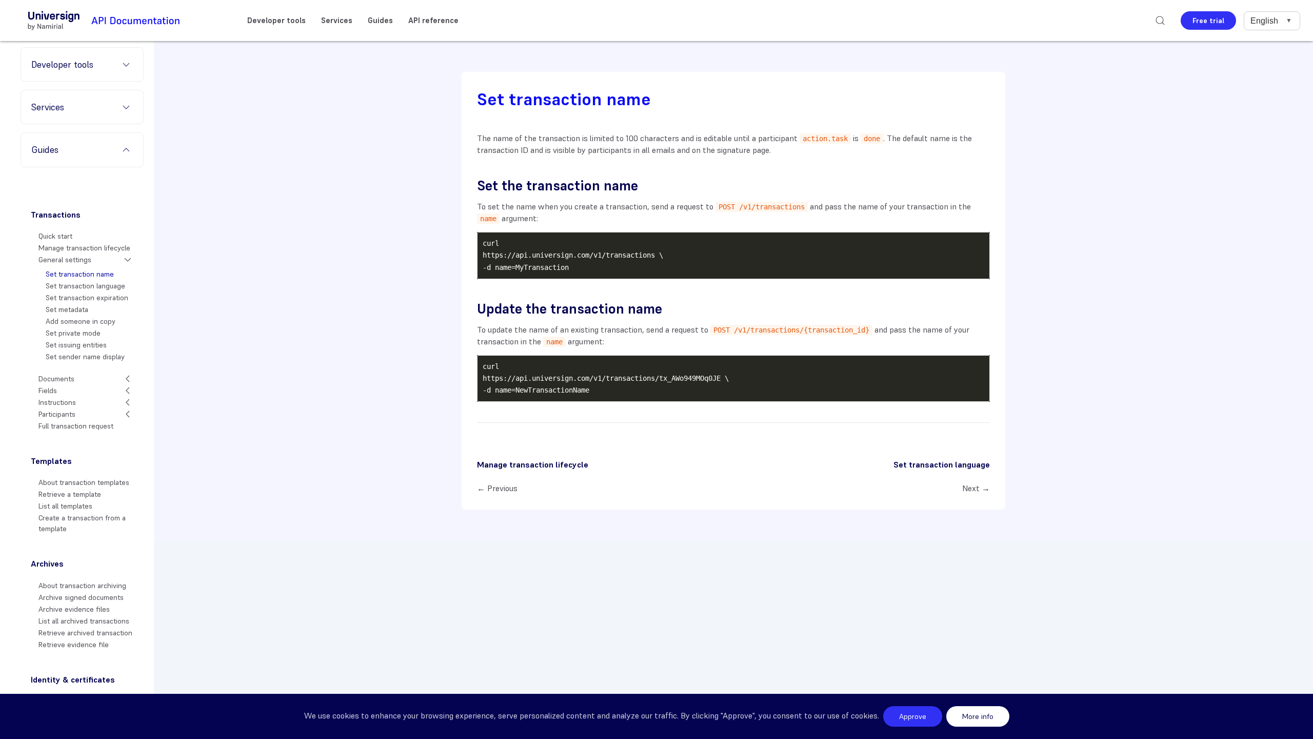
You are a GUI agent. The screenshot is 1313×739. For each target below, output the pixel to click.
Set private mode (73, 333)
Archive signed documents (81, 597)
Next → (976, 488)
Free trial (1208, 20)
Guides (380, 20)
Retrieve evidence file (73, 644)
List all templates (65, 506)
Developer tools (276, 20)
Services (336, 20)
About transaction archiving (82, 585)
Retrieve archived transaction (85, 632)
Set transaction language (85, 285)
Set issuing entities (76, 344)
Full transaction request (75, 426)
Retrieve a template (69, 494)
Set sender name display (85, 356)
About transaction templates (83, 482)
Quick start (55, 236)
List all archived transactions (83, 621)
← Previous (497, 488)
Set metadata (67, 309)
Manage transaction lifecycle (84, 247)
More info (977, 716)
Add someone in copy (80, 321)
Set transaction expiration (87, 297)
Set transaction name (80, 274)
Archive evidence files (74, 609)
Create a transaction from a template (82, 523)
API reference (433, 20)
